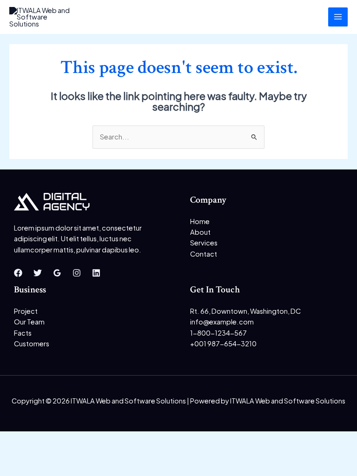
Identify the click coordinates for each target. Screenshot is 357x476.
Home (200, 221)
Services (204, 242)
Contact (203, 254)
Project (26, 311)
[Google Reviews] (57, 273)
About (200, 232)
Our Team (29, 321)
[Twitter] (37, 273)
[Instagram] (77, 273)
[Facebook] (18, 273)
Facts (23, 333)
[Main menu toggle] (338, 17)
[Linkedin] (96, 273)
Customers (31, 343)
